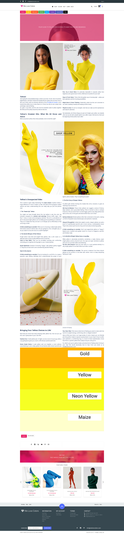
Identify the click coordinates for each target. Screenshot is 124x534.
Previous (20, 482)
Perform (41, 12)
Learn (28, 12)
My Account (58, 513)
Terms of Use (72, 516)
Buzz (101, 504)
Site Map (23, 504)
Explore (23, 12)
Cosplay (52, 12)
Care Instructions (45, 517)
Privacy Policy (73, 513)
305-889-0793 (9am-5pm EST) (92, 513)
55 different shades (52, 102)
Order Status (58, 514)
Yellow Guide (31, 435)
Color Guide (44, 514)
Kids (47, 12)
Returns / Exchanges (46, 516)
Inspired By (59, 12)
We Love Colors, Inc (29, 532)
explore (24, 436)
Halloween (34, 12)
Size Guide (44, 513)
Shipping (44, 519)
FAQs (43, 521)
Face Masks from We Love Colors (62, 457)
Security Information (74, 514)
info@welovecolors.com (33, 1)
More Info (31, 495)
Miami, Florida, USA (100, 532)
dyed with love (89, 532)
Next (103, 482)
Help (27, 504)
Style (65, 12)
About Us (97, 504)
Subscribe (24, 528)
